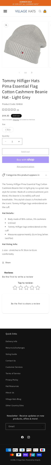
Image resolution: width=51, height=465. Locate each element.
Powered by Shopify (33, 460)
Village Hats (20, 460)
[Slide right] (32, 72)
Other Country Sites (15, 405)
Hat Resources (12, 386)
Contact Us (11, 360)
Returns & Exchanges (15, 347)
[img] (9, 109)
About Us (10, 392)
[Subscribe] (42, 426)
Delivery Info (11, 341)
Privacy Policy (12, 379)
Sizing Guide (11, 354)
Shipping (16, 120)
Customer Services (14, 367)
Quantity (5, 136)
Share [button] (8, 262)
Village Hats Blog (13, 399)
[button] (5, 11)
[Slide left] (19, 72)
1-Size (9, 130)
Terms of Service (13, 373)
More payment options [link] (25, 166)
